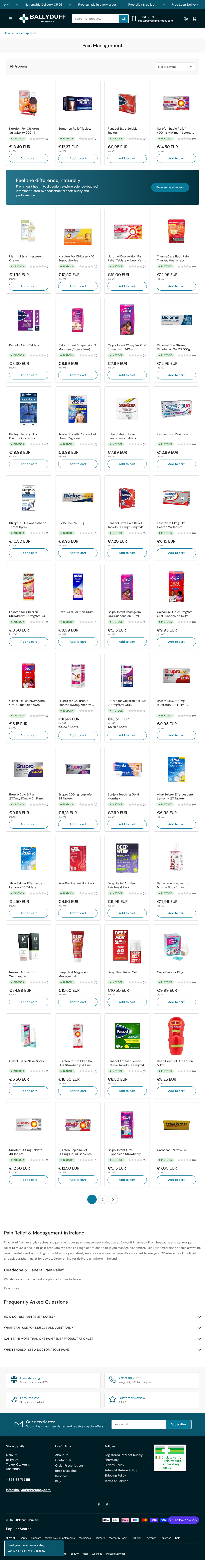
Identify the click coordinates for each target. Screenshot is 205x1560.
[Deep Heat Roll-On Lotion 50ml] (176, 1036)
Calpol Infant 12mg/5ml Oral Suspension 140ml (127, 347)
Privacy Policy (114, 1465)
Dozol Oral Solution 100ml (76, 612)
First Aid (136, 1538)
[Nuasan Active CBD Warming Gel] (28, 947)
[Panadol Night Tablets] (28, 320)
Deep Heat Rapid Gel (122, 972)
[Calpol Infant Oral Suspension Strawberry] (127, 1124)
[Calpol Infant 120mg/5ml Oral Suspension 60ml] (127, 586)
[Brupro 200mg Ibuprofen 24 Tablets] (77, 769)
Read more (11, 1288)
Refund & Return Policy (121, 1470)
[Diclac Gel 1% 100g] (77, 498)
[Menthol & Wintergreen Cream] (28, 231)
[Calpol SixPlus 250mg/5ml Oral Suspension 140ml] (176, 586)
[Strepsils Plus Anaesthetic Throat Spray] (28, 498)
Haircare (100, 1538)
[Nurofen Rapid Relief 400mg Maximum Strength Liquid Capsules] (176, 103)
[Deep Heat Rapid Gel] (127, 947)
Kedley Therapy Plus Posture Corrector (23, 436)
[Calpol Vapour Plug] (176, 947)
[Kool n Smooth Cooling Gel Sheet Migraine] (77, 409)
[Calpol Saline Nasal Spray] (28, 1036)
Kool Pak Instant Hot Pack (76, 883)
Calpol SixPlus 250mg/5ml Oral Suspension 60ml (27, 703)
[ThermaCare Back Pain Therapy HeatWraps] (176, 231)
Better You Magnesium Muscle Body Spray (173, 885)
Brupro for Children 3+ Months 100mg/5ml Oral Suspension (75, 703)
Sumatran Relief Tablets (74, 129)
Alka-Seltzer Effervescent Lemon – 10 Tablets (27, 885)
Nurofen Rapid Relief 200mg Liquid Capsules (75, 1152)
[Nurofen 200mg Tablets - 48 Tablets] (28, 1124)
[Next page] (113, 1199)
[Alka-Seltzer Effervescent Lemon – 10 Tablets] (28, 858)
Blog (58, 1481)
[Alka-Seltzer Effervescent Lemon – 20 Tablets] (176, 769)
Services (61, 1476)
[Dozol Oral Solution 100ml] (77, 586)
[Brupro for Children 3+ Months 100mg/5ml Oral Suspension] (77, 675)
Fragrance (150, 1538)
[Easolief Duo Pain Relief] (176, 409)
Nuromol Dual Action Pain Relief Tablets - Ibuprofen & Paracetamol (127, 258)
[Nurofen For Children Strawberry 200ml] (28, 103)
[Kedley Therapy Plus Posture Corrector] (28, 409)
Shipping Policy (115, 1476)
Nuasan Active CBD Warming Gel (22, 974)
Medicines (85, 1538)
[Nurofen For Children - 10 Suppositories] (77, 231)
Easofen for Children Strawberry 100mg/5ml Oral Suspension (28, 614)
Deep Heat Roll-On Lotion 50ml (175, 1063)
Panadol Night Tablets (24, 345)
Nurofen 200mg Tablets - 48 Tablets (27, 1152)
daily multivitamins (33, 1550)
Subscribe (178, 1424)
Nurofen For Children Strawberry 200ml (24, 131)
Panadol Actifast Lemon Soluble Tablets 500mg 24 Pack (126, 1063)
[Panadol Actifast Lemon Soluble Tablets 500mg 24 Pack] (127, 1036)
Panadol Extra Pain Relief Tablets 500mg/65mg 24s (126, 525)
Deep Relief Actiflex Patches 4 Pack (121, 885)
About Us (61, 1455)
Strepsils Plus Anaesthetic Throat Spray (27, 525)
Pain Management (25, 33)
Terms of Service (116, 1481)
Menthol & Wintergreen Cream (26, 258)
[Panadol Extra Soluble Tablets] (127, 103)
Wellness (97, 1553)
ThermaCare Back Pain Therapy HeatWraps (173, 258)
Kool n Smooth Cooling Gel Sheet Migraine (77, 436)
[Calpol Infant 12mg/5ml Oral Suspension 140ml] (127, 320)
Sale (177, 1538)
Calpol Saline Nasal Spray (26, 1061)
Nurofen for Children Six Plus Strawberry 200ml (75, 1063)
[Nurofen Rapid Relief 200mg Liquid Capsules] (77, 1124)
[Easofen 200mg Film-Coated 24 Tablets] (176, 498)
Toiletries (165, 1538)
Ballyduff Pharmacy (27, 1520)
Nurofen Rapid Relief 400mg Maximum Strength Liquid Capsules (175, 131)
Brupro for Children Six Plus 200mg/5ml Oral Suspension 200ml (127, 703)
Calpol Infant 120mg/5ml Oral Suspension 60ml (124, 614)
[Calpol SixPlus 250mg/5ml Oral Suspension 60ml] (28, 675)
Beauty (23, 1538)
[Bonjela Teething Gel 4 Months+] (127, 769)
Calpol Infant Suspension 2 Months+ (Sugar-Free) (77, 347)
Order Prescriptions (69, 1466)
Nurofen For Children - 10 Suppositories (76, 258)
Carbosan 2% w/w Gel (172, 1150)
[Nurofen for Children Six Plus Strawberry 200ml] (77, 1036)
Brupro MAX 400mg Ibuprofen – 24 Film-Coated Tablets (171, 703)
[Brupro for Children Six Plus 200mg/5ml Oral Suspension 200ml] (127, 675)
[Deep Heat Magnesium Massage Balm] (77, 947)
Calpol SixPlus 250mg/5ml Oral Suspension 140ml (175, 614)
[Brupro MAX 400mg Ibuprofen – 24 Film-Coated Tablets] (176, 675)
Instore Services (116, 1553)
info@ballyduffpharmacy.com (155, 20)
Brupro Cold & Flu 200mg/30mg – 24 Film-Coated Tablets (26, 796)
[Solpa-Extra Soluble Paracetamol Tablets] (127, 409)
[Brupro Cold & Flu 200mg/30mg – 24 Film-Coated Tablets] (28, 769)
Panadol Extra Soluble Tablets (123, 131)
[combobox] (100, 18)
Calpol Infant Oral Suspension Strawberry (124, 1152)
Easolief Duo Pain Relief (173, 434)
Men (85, 1553)
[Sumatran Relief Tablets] (77, 103)
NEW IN (10, 1538)
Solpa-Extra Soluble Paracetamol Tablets (122, 436)
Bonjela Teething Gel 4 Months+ (123, 796)
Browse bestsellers (170, 187)
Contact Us (63, 1460)
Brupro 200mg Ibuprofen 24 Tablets (75, 796)
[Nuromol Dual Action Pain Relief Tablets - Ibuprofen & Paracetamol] (127, 231)
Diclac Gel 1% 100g (71, 523)
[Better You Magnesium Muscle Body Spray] (176, 858)
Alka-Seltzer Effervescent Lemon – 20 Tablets (175, 796)
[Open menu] (10, 18)
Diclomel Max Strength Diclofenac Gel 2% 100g (173, 347)
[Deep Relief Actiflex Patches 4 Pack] (127, 858)
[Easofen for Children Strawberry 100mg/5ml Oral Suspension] (28, 586)
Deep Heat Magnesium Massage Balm (74, 974)
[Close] (60, 1544)
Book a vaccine (66, 1471)
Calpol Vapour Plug (170, 972)
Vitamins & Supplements (60, 1538)
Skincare (36, 1538)
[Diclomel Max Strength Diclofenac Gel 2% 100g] (176, 320)
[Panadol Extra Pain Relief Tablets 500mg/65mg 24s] (127, 498)
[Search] (123, 19)
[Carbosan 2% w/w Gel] (176, 1124)
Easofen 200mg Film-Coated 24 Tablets (172, 525)
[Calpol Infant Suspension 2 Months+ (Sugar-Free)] (77, 320)
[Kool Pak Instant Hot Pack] (77, 858)
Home (7, 33)
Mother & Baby (118, 1538)
